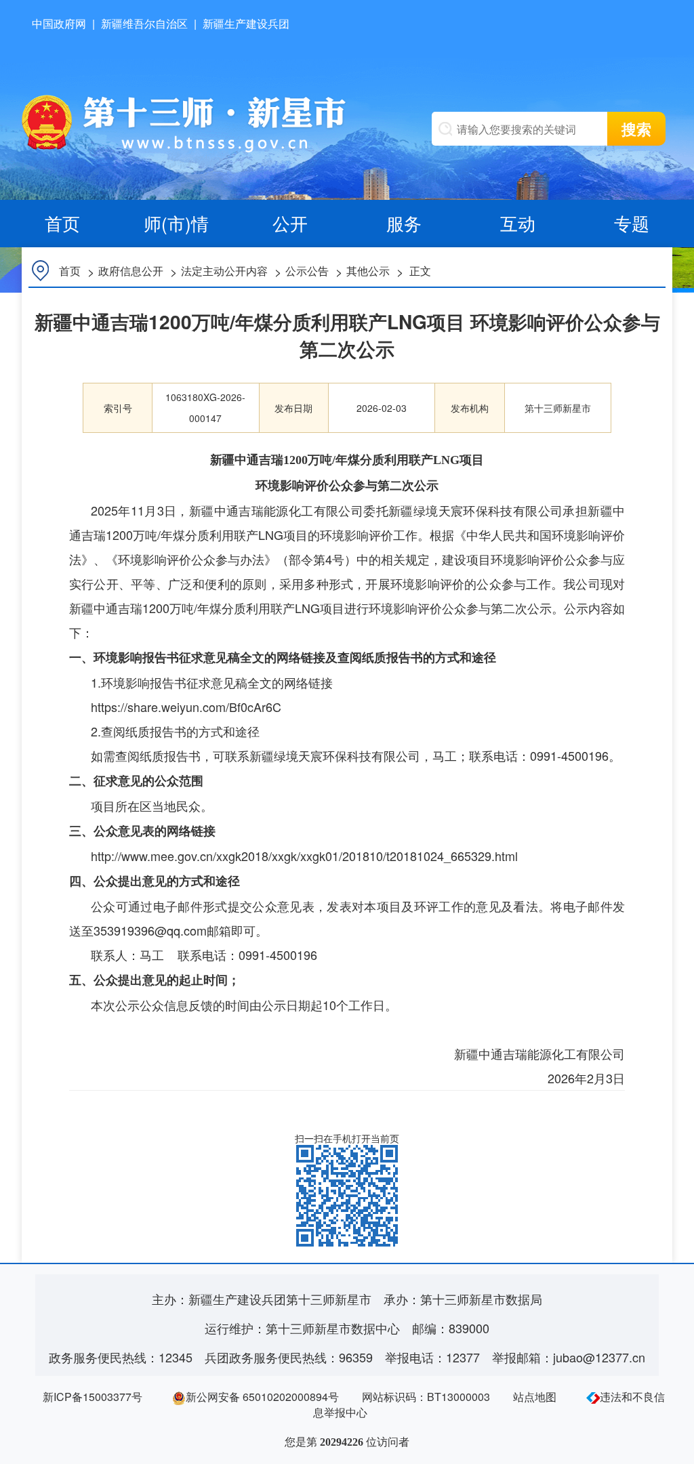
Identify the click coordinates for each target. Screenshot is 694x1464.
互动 (517, 222)
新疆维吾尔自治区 (144, 23)
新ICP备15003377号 (92, 1396)
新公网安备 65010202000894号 (262, 1396)
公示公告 (307, 270)
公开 (290, 222)
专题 (631, 222)
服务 (404, 222)
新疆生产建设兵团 (246, 23)
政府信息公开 (130, 270)
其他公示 (368, 270)
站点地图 (534, 1396)
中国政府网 (59, 23)
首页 (62, 222)
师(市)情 (176, 222)
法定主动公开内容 (224, 270)
